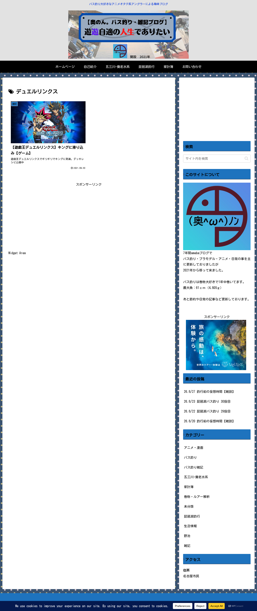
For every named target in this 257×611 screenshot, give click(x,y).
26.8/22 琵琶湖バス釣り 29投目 (207, 411)
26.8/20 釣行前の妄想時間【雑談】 (209, 421)
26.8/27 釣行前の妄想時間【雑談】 (209, 391)
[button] (246, 158)
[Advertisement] (88, 215)
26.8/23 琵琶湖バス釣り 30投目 (207, 401)
